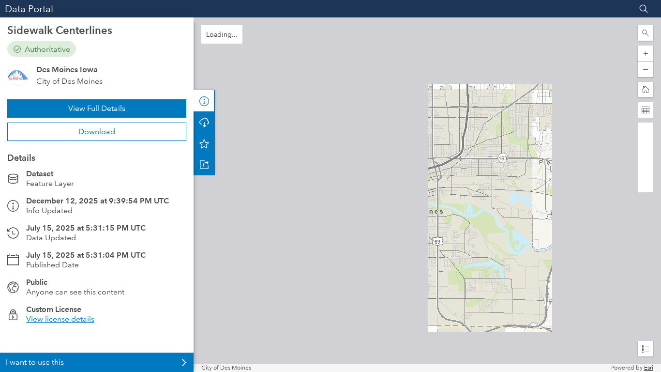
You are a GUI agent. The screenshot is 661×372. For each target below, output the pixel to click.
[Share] (204, 164)
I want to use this (35, 362)
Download (96, 131)
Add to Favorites (204, 143)
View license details (60, 319)
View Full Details (96, 108)
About (204, 100)
